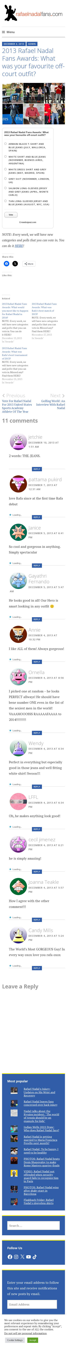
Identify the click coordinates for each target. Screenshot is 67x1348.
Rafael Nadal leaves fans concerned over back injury (40, 1103)
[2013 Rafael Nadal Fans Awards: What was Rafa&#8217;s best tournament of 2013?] (17, 365)
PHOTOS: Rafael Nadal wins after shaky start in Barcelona (41, 1190)
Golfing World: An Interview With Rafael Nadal (50, 401)
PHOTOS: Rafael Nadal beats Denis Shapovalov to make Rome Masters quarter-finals (42, 1162)
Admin (32, 43)
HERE (19, 246)
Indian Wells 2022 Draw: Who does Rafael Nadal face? (41, 1128)
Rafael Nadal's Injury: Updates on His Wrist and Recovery (39, 1092)
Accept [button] (32, 1340)
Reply (37, 469)
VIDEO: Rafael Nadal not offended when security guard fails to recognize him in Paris (41, 1176)
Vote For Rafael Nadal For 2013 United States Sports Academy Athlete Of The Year (17, 403)
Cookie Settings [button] (15, 1340)
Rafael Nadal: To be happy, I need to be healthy (41, 1150)
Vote (11, 215)
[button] (12, 93)
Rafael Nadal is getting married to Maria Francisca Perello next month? (40, 1140)
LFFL (33, 797)
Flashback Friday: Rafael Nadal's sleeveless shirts (39, 1201)
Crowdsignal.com (27, 222)
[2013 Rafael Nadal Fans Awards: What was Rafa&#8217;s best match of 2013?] (47, 321)
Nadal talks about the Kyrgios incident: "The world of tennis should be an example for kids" (41, 1116)
